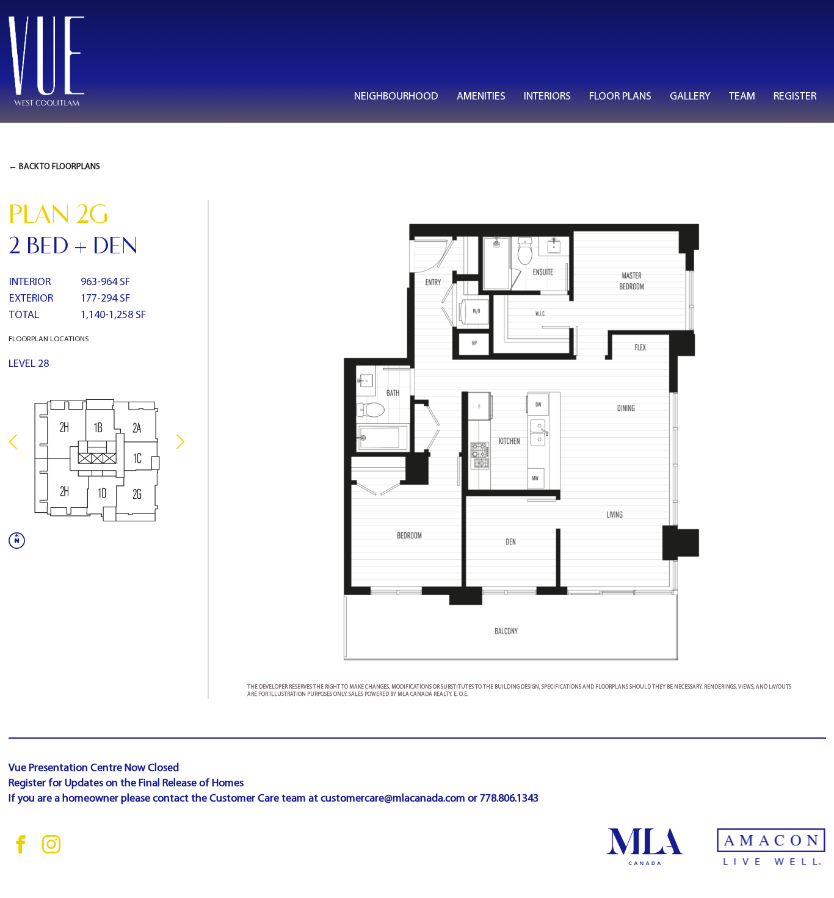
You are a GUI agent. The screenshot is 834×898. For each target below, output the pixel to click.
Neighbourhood (396, 97)
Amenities (481, 97)
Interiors (547, 97)
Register (795, 97)
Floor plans (620, 97)
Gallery (690, 97)
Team (742, 97)
